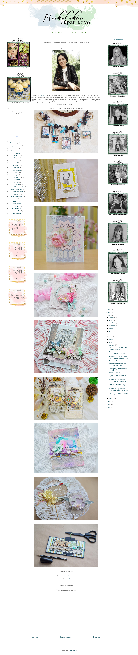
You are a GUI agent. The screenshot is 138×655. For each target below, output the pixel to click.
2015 (109, 402)
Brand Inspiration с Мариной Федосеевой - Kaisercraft (117, 385)
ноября (111, 320)
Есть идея (17, 153)
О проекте (72, 32)
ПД (69, 578)
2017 (109, 312)
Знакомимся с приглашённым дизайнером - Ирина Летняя (118, 389)
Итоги (16, 160)
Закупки (16, 158)
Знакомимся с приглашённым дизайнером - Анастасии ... (118, 353)
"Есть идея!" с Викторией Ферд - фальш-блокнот (119, 348)
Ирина (43, 95)
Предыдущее (96, 637)
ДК (16, 148)
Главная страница (57, 32)
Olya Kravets (73, 650)
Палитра (16, 172)
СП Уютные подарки (17, 192)
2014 (109, 404)
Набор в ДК (16, 165)
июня (111, 334)
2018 (109, 309)
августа (111, 328)
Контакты (84, 32)
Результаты (16, 180)
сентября (112, 326)
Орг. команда (17, 170)
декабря (111, 317)
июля (111, 331)
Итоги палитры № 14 (115, 372)
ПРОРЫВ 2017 (16, 177)
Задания (16, 155)
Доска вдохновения (17, 151)
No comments (17, 213)
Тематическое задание (16, 196)
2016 (109, 315)
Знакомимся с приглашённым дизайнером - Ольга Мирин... (119, 380)
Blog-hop (16, 206)
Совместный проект (16, 189)
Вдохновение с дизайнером (17, 142)
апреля (111, 339)
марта (111, 342)
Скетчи (16, 182)
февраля (112, 345)
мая (110, 337)
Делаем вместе (16, 146)
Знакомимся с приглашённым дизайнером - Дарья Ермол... (118, 357)
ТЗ (17, 199)
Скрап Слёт (16, 184)
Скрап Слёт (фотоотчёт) (16, 187)
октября (111, 323)
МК (17, 163)
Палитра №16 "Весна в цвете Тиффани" (118, 369)
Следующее (35, 637)
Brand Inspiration (16, 208)
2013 (109, 407)
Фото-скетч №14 (114, 361)
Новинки (16, 168)
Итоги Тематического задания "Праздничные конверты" (118, 364)
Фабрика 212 (17, 201)
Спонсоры (16, 194)
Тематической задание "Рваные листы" (118, 394)
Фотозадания (17, 204)
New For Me (16, 211)
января (111, 398)
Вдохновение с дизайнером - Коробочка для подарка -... (118, 376)
